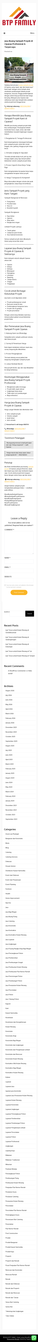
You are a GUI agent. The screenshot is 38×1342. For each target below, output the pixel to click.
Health (8, 894)
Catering (8, 852)
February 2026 (10, 718)
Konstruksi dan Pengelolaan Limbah (18, 1050)
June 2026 (9, 700)
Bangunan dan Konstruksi (14, 838)
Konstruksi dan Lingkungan (15, 1045)
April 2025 (9, 759)
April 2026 (9, 709)
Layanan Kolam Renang (13, 1100)
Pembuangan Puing (12, 1178)
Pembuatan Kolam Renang (15, 1183)
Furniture (9, 889)
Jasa (7, 907)
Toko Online (10, 1316)
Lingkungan (9, 1146)
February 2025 (10, 769)
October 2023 (10, 815)
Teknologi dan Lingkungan (14, 1311)
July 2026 (9, 695)
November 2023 (11, 810)
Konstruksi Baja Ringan (13, 1040)
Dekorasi (9, 861)
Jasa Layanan (10, 939)
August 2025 (10, 746)
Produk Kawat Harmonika (14, 1247)
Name (7, 558)
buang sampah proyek (26, 85)
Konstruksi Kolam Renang (14, 1059)
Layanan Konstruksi (12, 1105)
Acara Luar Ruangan (12, 834)
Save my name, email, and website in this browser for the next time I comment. (19, 586)
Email (7, 567)
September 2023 (11, 819)
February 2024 (10, 796)
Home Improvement (13, 898)
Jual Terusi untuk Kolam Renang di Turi (19, 651)
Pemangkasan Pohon (13, 1174)
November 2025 (11, 732)
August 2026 (10, 691)
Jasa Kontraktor (11, 930)
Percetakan (9, 1206)
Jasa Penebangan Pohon (14, 981)
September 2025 (11, 741)
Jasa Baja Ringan (11, 912)
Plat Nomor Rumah (12, 1229)
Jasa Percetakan (11, 990)
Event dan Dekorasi (12, 875)
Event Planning (11, 884)
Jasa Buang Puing (11, 917)
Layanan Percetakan (12, 1132)
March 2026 (10, 713)
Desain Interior (11, 866)
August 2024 (10, 778)
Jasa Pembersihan (12, 958)
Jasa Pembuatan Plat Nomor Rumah (18, 972)
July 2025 (9, 750)
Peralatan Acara (11, 1192)
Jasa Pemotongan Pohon (14, 976)
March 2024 (10, 792)
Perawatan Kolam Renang (14, 1201)
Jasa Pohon (9, 995)
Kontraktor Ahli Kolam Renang (16, 1063)
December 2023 (11, 805)
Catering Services (12, 857)
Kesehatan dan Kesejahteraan (16, 1022)
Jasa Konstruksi (11, 926)
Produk (8, 1238)
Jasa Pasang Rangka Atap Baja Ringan (18, 949)
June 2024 (9, 782)
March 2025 (10, 764)
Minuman (9, 1164)
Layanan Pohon (11, 1137)
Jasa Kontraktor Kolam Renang (16, 935)
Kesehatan (9, 1017)
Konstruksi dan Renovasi (14, 1054)
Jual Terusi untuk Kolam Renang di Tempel (20, 656)
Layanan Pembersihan (13, 1118)
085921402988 (25, 106)
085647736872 (9, 108)
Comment (9, 530)
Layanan (8, 1082)
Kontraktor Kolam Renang (14, 1073)
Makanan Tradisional (13, 1160)
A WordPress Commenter (17, 671)
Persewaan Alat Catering (14, 1219)
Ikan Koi (8, 903)
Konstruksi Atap (11, 1036)
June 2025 (9, 755)
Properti (8, 1256)
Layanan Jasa (10, 1086)
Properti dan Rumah (12, 1261)
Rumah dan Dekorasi (13, 1284)
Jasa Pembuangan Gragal (14, 962)
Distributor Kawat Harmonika (15, 871)
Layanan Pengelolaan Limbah (15, 1128)
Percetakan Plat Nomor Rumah (16, 1210)
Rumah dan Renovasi (13, 1293)
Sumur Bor (9, 1307)
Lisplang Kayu (10, 1151)
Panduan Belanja (11, 1169)
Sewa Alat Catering (12, 1302)
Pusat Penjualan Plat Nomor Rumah (18, 1265)
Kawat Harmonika (12, 1013)
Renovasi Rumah (11, 1275)
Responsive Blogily (13, 1339)
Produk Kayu (10, 1252)
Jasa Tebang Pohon (12, 999)
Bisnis (7, 843)
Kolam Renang (11, 1027)
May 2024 (9, 787)
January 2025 (10, 773)
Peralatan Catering (12, 1197)
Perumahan (9, 1224)
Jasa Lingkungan (11, 944)
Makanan (9, 1155)
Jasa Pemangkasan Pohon (14, 953)
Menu (32, 33)
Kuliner (8, 1077)
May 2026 (9, 704)
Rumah (8, 1279)
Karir (7, 1008)
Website (8, 577)
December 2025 (11, 727)
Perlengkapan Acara (12, 1215)
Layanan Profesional (12, 1141)
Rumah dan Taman (12, 1298)
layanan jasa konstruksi (13, 1091)
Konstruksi (9, 1031)
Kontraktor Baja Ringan (13, 1068)
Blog (7, 848)
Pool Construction (12, 1233)
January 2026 (10, 723)
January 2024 (10, 801)
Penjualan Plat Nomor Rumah (15, 1187)
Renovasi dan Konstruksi (14, 1270)
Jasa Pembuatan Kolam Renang (16, 967)
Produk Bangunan (11, 1242)
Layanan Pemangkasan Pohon (16, 1114)
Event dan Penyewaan (13, 880)
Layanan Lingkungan (12, 1109)
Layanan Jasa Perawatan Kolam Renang (19, 1095)
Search (7, 612)
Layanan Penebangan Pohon (15, 1123)
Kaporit (8, 1004)
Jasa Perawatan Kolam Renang (16, 985)
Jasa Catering (10, 921)
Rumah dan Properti (12, 1288)
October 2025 (10, 736)
